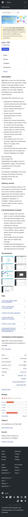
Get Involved (18, 464)
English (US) (23, 372)
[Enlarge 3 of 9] (11, 273)
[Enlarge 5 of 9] (11, 288)
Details (5, 55)
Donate (18, 470)
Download (5, 49)
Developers (5, 470)
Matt (4, 481)
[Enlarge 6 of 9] (24, 258)
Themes (17, 454)
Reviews (5, 59)
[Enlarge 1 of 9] (11, 258)
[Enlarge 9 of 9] (24, 281)
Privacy (4, 459)
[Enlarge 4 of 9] (11, 280)
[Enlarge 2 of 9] (11, 265)
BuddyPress (6, 486)
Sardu (6, 493)
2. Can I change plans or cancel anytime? (8, 307)
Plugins (17, 457)
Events (17, 467)
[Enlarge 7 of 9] (24, 266)
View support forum (7, 427)
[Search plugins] (18, 12)
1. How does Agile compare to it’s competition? (9, 301)
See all (24, 416)
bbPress (5, 483)
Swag (17, 473)
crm (25, 375)
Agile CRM (6, 45)
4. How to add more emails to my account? (8, 318)
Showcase (18, 451)
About (3, 451)
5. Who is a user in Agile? (9, 323)
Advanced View (6, 389)
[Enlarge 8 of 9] (24, 273)
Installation (6, 63)
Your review (5, 416)
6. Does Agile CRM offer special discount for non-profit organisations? (9, 329)
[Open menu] (25, 2)
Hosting (4, 457)
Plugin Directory (6, 7)
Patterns (17, 459)
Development (7, 67)
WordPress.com (7, 478)
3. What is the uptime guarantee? (11, 313)
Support (5, 71)
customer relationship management (19, 381)
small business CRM (21, 385)
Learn (3, 464)
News (3, 454)
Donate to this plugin (7, 441)
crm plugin (23, 378)
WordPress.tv (6, 473)
